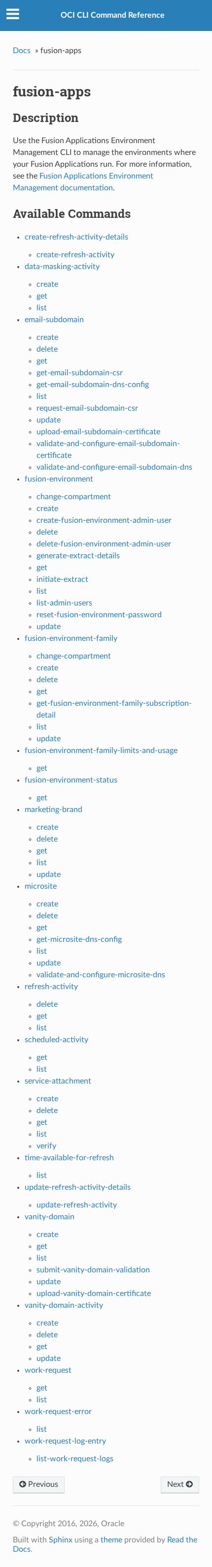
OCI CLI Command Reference (113, 15)
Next (176, 1484)
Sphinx (60, 1540)
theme (111, 1540)
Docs (22, 51)
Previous (42, 1484)
